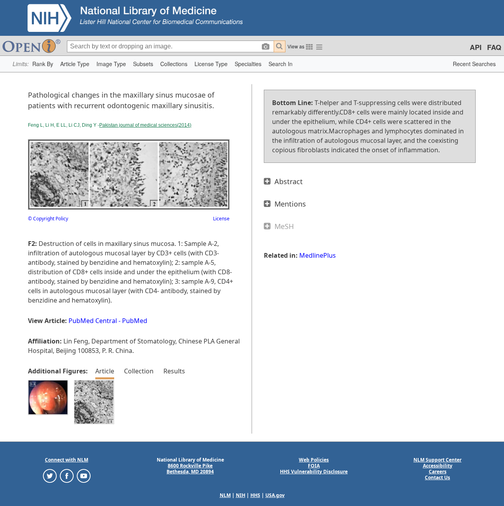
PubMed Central (93, 320)
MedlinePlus (317, 255)
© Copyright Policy (48, 218)
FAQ (494, 47)
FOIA (314, 465)
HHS (255, 495)
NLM (225, 495)
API (476, 47)
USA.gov (275, 495)
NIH (240, 495)
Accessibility (437, 465)
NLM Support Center (437, 459)
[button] (43, 64)
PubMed (134, 320)
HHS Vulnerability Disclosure (314, 471)
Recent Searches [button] (474, 64)
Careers (438, 471)
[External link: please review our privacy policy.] (50, 475)
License (221, 218)
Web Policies (314, 459)
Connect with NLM (66, 459)
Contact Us (437, 477)
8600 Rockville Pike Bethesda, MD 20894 (190, 468)
